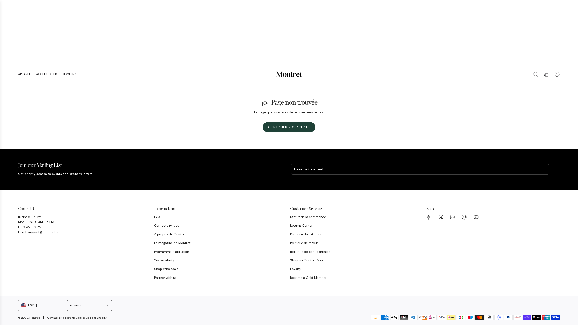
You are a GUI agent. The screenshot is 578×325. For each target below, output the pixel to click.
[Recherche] (535, 74)
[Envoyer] (554, 169)
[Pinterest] (464, 217)
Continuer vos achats (289, 127)
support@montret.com (45, 232)
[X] (440, 217)
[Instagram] (452, 217)
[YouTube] (476, 217)
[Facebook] (429, 217)
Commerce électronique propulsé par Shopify (77, 318)
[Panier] (546, 74)
